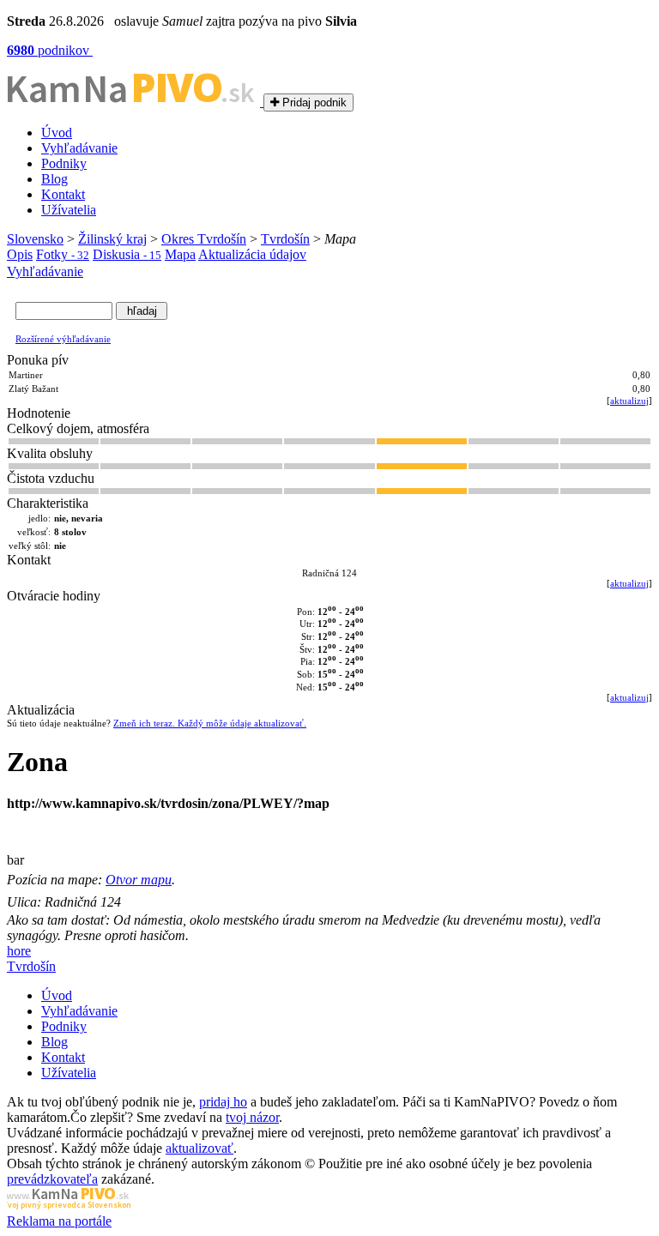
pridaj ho (223, 1101)
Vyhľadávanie (79, 148)
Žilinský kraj (112, 239)
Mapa (180, 254)
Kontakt (63, 194)
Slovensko (35, 239)
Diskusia (127, 254)
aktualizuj (629, 400)
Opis (20, 254)
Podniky (64, 163)
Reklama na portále (59, 1221)
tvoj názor (252, 1117)
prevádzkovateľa (52, 1179)
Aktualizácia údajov (252, 254)
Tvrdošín (285, 239)
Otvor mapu (139, 879)
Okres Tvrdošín (203, 239)
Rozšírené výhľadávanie (63, 339)
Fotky (62, 254)
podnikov (50, 50)
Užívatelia (68, 209)
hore (19, 951)
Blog (54, 179)
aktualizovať (199, 1148)
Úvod (56, 132)
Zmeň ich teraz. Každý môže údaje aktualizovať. (209, 723)
